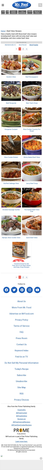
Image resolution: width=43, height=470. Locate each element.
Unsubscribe (21, 381)
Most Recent (23, 45)
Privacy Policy (21, 320)
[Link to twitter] (14, 290)
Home (3, 31)
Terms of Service (21, 326)
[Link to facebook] (6, 290)
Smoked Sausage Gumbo (11, 210)
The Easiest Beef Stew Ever (31, 210)
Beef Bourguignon (32, 77)
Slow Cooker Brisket (11, 157)
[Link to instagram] (30, 290)
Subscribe (21, 375)
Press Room (21, 338)
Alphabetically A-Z (10, 45)
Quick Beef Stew (31, 238)
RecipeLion (21, 419)
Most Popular (34, 45)
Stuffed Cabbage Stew (11, 183)
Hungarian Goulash (11, 129)
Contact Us (21, 344)
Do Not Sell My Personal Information (22, 363)
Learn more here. (21, 441)
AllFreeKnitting (21, 416)
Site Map (21, 387)
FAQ (21, 332)
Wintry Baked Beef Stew (32, 157)
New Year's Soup (32, 103)
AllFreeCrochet (21, 413)
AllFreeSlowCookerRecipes (21, 425)
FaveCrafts (22, 410)
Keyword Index (21, 350)
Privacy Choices (21, 400)
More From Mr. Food (21, 307)
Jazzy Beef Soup (32, 183)
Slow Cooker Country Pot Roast (31, 130)
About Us (21, 301)
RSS (21, 393)
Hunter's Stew (11, 77)
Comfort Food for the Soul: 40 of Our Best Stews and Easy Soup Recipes (21, 265)
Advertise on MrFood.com (21, 313)
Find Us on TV (21, 356)
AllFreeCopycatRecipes (21, 422)
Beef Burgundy (11, 103)
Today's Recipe (21, 369)
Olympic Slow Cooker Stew (11, 238)
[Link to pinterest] (22, 290)
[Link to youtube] (37, 290)
